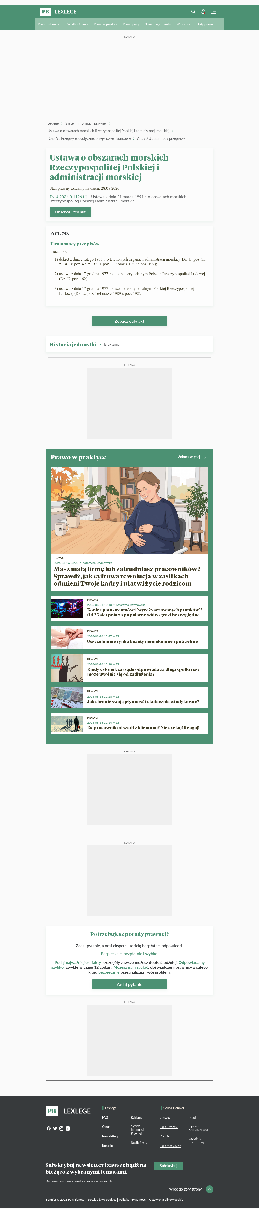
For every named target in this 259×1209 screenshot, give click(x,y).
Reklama (136, 1117)
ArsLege (165, 1117)
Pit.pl (192, 1117)
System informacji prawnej (85, 123)
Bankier (165, 1136)
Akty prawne (206, 24)
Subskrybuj (168, 1166)
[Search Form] (193, 12)
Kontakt (107, 1146)
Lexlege (53, 123)
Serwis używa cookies (102, 1199)
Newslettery (110, 1136)
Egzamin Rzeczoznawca (198, 1128)
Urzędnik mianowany (196, 1140)
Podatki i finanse (77, 24)
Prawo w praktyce (106, 24)
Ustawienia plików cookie (166, 1199)
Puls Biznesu (168, 1127)
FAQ (105, 1117)
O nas (106, 1127)
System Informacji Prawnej (137, 1129)
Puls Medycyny (170, 1146)
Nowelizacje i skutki (158, 24)
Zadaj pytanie (130, 984)
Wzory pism (184, 24)
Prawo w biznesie (49, 24)
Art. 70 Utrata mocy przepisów (161, 138)
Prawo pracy (131, 24)
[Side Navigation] (213, 12)
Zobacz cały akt (130, 321)
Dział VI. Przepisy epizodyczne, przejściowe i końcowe (89, 138)
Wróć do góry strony (185, 1189)
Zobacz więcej (189, 456)
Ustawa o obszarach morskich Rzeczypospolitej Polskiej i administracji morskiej (108, 131)
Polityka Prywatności (132, 1199)
